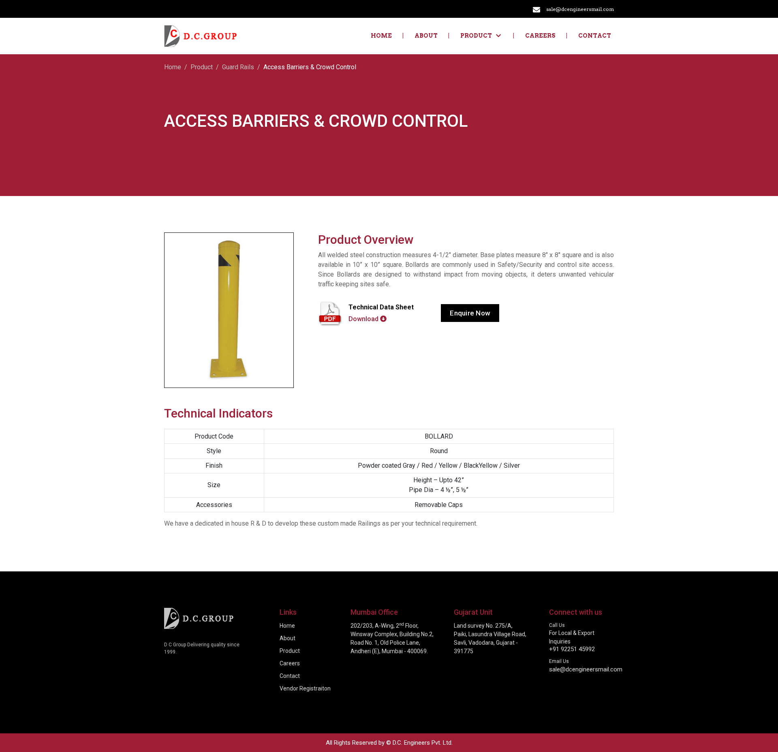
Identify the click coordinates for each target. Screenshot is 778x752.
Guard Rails (238, 67)
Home (381, 35)
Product (201, 67)
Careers (540, 35)
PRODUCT (476, 35)
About (426, 35)
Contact (594, 35)
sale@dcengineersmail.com (580, 9)
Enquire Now (470, 313)
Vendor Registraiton (305, 688)
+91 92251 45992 (572, 649)
